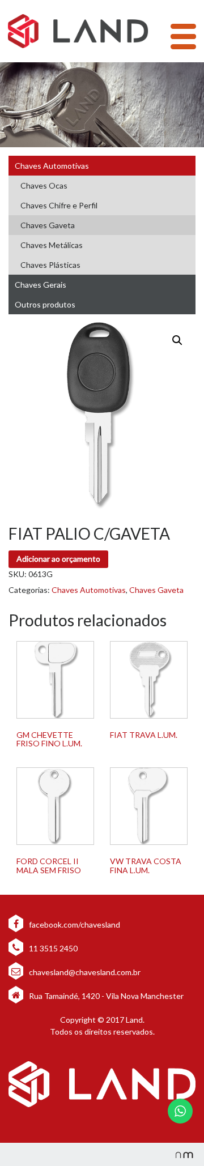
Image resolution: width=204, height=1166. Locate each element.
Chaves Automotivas (52, 165)
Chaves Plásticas (50, 265)
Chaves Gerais (40, 284)
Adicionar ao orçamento (58, 558)
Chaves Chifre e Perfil (58, 205)
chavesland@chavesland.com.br (84, 972)
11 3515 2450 (52, 948)
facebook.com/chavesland (73, 924)
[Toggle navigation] (183, 36)
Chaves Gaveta (47, 225)
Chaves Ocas (43, 185)
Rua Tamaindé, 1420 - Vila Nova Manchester (106, 996)
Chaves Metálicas (51, 245)
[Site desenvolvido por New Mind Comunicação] (178, 1154)
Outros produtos (45, 304)
